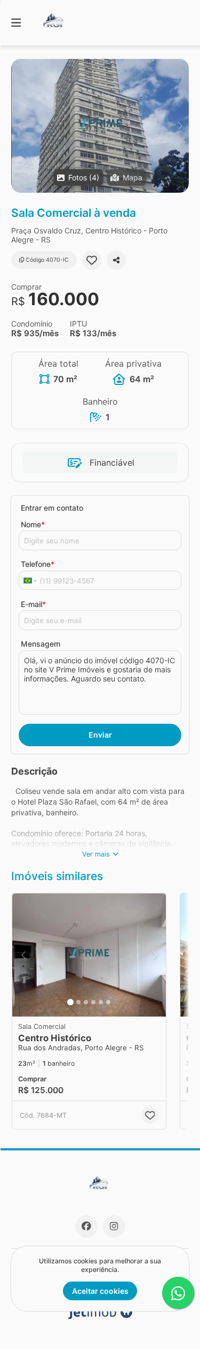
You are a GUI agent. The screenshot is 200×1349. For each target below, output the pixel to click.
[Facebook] (86, 1226)
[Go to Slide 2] (78, 1002)
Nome (33, 524)
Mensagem (40, 643)
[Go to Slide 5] (101, 1002)
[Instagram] (114, 1226)
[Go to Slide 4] (93, 1002)
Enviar (100, 734)
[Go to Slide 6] (108, 1002)
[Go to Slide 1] (70, 1002)
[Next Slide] (180, 126)
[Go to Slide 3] (86, 1002)
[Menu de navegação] (16, 23)
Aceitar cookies (100, 1290)
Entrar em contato (52, 507)
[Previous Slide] (20, 126)
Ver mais (96, 854)
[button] (100, 126)
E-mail (33, 604)
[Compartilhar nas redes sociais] (116, 260)
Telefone (37, 564)
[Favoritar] (91, 260)
